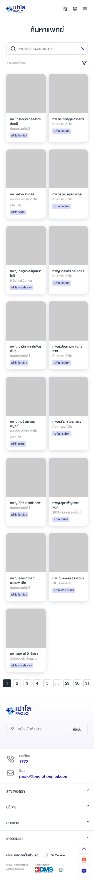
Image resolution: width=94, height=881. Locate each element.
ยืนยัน (77, 729)
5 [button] (47, 683)
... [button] (57, 683)
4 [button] (37, 683)
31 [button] (87, 683)
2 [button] (17, 683)
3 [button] (27, 683)
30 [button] (77, 683)
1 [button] (7, 683)
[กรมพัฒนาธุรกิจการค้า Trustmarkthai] (61, 870)
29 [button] (67, 683)
